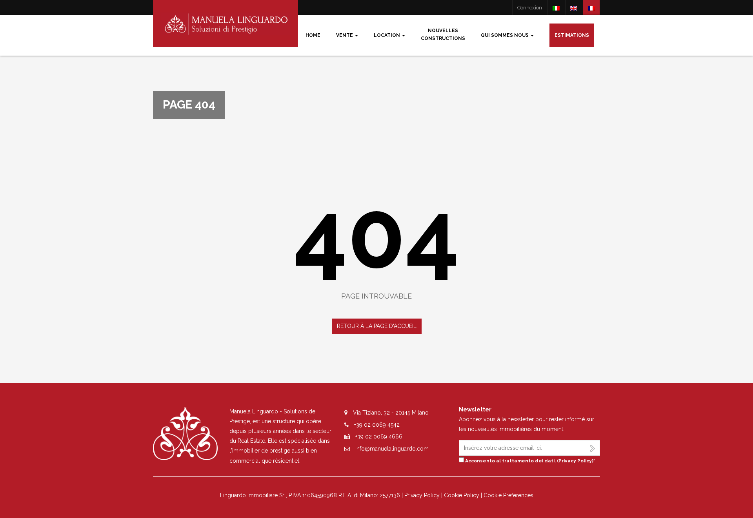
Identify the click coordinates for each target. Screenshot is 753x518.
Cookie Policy (461, 495)
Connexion (529, 8)
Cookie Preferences (508, 495)
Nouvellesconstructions (443, 34)
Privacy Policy (575, 461)
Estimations (572, 35)
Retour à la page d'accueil (377, 326)
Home (313, 35)
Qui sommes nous (505, 35)
